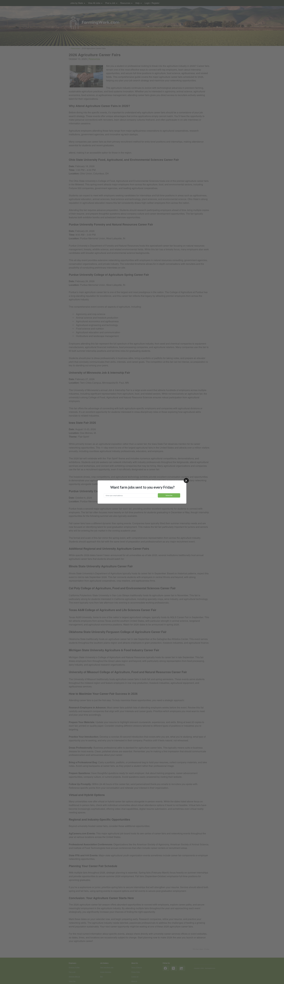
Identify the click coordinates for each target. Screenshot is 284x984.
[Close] (186, 480)
